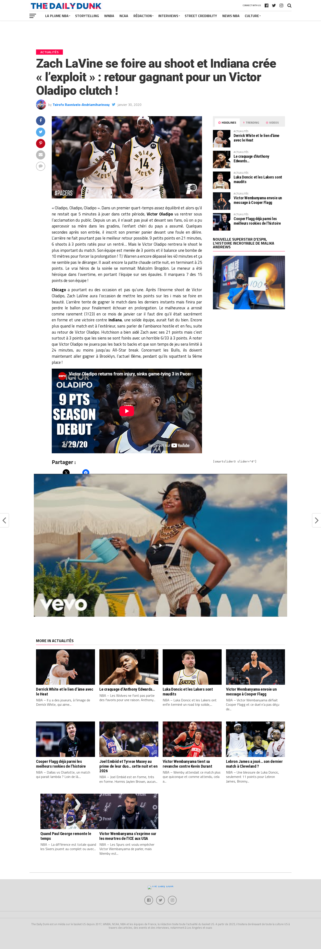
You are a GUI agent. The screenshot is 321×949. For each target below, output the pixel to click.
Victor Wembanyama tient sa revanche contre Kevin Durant (187, 764)
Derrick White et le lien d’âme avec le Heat (256, 137)
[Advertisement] (249, 351)
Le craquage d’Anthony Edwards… (251, 158)
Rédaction (142, 15)
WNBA (109, 15)
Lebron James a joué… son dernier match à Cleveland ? (254, 764)
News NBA (231, 15)
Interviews (168, 15)
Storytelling (87, 15)
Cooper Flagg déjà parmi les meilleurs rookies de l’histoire (257, 220)
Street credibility (201, 15)
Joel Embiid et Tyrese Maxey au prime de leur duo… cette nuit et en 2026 (128, 766)
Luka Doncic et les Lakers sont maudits (258, 179)
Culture (252, 15)
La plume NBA (57, 15)
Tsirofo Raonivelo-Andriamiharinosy (81, 104)
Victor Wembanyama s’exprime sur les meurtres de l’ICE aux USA (127, 836)
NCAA (123, 15)
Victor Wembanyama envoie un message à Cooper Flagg (258, 200)
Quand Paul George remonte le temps (65, 836)
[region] (160, 545)
